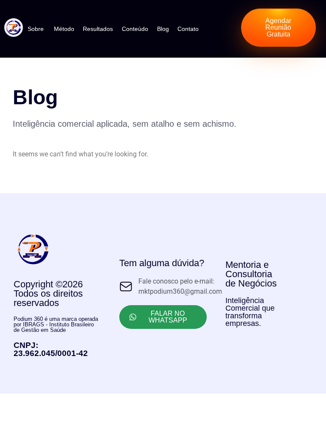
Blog (163, 28)
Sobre (36, 28)
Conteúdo (135, 28)
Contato (188, 28)
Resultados (98, 28)
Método (64, 28)
